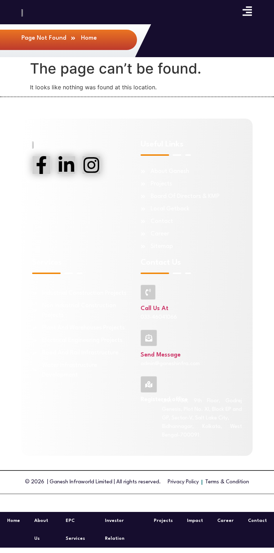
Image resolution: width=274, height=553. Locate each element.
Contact (257, 520)
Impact (195, 520)
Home (13, 520)
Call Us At (154, 308)
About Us (41, 529)
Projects (163, 520)
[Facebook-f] (41, 165)
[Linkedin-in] (66, 165)
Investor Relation (115, 529)
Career (225, 520)
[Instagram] (91, 165)
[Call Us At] (148, 292)
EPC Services (75, 529)
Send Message (161, 355)
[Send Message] (149, 338)
